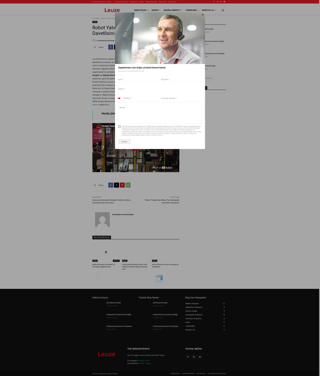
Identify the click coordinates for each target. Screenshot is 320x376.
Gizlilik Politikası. (157, 135)
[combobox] (120, 98)
